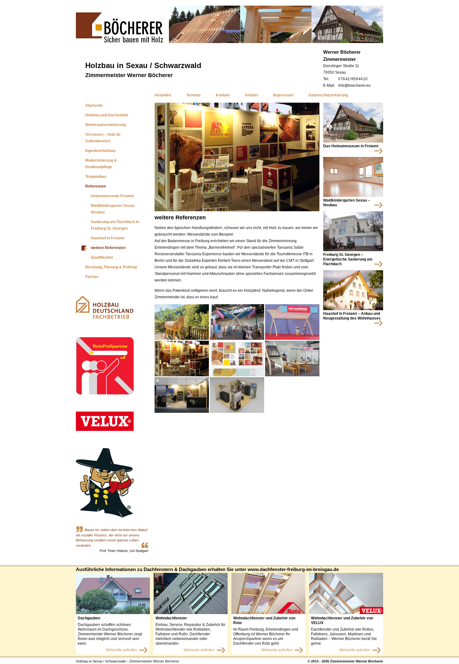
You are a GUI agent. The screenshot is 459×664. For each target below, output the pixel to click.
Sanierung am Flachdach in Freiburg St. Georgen (115, 225)
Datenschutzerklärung (328, 95)
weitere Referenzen (108, 248)
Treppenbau (95, 176)
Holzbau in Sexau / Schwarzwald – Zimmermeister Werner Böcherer (127, 661)
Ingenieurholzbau (100, 151)
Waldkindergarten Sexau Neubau (113, 208)
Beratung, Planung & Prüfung (111, 267)
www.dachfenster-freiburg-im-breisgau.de (293, 569)
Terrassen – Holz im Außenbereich (103, 137)
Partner (92, 277)
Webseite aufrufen (121, 650)
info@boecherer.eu (354, 85)
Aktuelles (163, 95)
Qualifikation (102, 257)
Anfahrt (251, 95)
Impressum (283, 95)
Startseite (94, 105)
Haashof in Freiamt (108, 238)
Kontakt (223, 95)
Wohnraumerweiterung (105, 125)
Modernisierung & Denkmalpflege (101, 163)
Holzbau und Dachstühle (106, 115)
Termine (193, 95)
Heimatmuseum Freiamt (112, 196)
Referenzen (95, 186)
